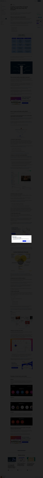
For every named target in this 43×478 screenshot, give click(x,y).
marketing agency (19, 200)
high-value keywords (20, 210)
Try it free (20, 94)
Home (1, 5)
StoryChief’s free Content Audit (23, 358)
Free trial (2, 22)
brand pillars (12, 119)
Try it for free (19, 434)
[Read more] (12, 459)
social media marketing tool (22, 273)
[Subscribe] (6, 18)
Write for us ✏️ (2, 24)
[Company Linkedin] (5, 475)
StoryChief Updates (3, 14)
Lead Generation (3, 11)
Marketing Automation (3, 13)
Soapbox (26, 356)
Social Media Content (23, 450)
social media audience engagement (26, 87)
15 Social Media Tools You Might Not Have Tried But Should (30, 464)
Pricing (1, 23)
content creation (20, 12)
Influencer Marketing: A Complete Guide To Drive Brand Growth (21, 464)
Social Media (2, 10)
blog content (23, 146)
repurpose (17, 285)
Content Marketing (3, 6)
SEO (1, 7)
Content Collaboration (3, 9)
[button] (39, 14)
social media (19, 450)
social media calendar (24, 308)
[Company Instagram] (4, 475)
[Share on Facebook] (38, 17)
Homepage (2, 21)
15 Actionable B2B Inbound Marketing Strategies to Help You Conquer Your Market (11, 466)
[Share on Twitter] (40, 17)
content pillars (23, 79)
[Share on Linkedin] (41, 17)
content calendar (12, 309)
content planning (15, 273)
